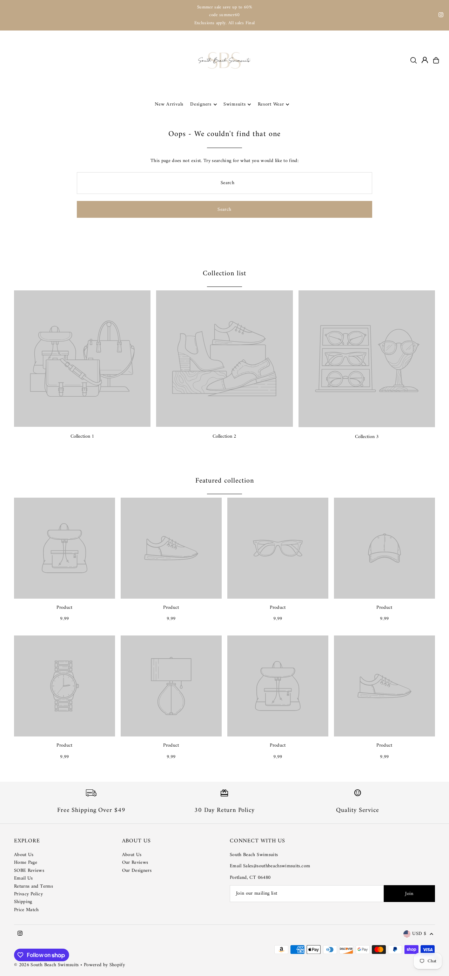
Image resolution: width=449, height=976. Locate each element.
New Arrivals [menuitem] (169, 104)
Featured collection (224, 481)
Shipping (23, 901)
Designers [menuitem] (200, 104)
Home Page (25, 862)
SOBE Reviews (29, 870)
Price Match (26, 910)
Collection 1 (82, 436)
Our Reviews (135, 862)
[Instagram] (440, 16)
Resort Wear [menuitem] (271, 104)
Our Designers (137, 870)
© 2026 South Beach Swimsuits (46, 965)
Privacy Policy (28, 894)
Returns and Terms (33, 886)
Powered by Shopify (104, 965)
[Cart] (436, 60)
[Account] (425, 60)
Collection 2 (224, 436)
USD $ (419, 934)
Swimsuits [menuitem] (234, 104)
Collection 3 (366, 436)
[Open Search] (413, 60)
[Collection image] (82, 358)
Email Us (23, 878)
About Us (24, 854)
